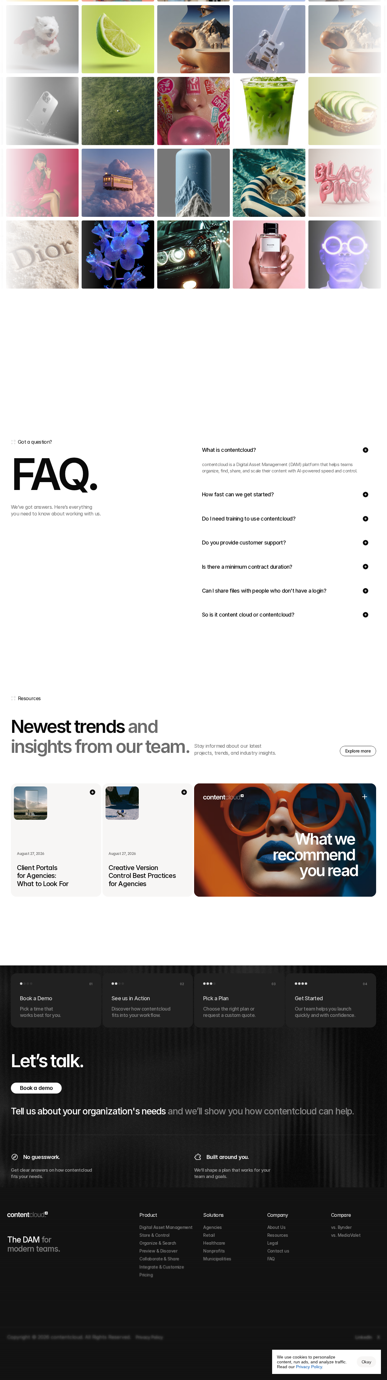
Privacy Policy (309, 1366)
